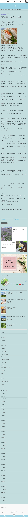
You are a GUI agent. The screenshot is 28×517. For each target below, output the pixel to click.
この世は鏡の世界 (5, 359)
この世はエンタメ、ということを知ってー (16, 292)
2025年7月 (3, 404)
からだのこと (4, 340)
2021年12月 (3, 486)
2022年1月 (3, 484)
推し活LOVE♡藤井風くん (12, 307)
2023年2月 (3, 467)
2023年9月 (3, 448)
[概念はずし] (6, 233)
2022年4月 (3, 475)
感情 (2, 373)
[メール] (17, 284)
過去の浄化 (3, 370)
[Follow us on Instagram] (23, 284)
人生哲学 (3, 348)
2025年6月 (3, 407)
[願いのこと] (21, 246)
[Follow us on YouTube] (20, 284)
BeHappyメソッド (4, 345)
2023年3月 (3, 464)
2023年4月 (3, 462)
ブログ (2, 334)
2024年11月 (3, 418)
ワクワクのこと (4, 354)
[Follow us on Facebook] (11, 284)
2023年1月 (3, 470)
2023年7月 (3, 453)
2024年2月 (3, 437)
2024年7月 (3, 423)
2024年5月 (3, 429)
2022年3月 (3, 478)
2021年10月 (3, 492)
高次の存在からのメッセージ (7, 367)
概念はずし (3, 14)
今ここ (2, 387)
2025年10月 (3, 398)
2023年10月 (3, 445)
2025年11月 (3, 396)
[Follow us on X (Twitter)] (14, 284)
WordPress (8, 512)
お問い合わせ (3, 507)
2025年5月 (3, 409)
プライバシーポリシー (5, 505)
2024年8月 (3, 420)
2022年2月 (3, 481)
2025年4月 (3, 412)
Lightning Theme (14, 512)
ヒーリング (3, 343)
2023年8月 (3, 451)
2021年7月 (3, 500)
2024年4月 (3, 431)
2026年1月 (3, 393)
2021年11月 (3, 489)
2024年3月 (3, 434)
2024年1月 (3, 440)
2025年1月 (3, 415)
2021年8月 (3, 497)
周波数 (2, 365)
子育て (2, 376)
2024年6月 (3, 426)
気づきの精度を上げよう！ (18, 229)
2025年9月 (3, 401)
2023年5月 (3, 459)
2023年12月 (3, 442)
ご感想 (2, 384)
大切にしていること (5, 381)
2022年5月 (3, 473)
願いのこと (3, 356)
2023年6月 (3, 456)
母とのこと (3, 337)
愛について (3, 362)
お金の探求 (3, 351)
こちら (25, 281)
